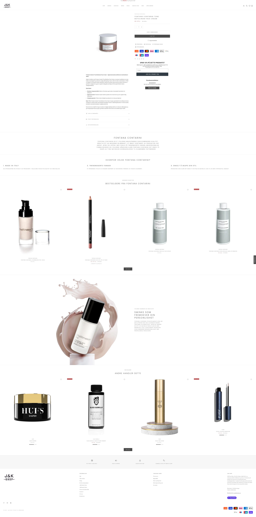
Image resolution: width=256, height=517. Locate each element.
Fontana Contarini (140, 14)
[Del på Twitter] (139, 58)
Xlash (223, 429)
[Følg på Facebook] (4, 503)
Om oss (81, 494)
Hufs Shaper (33, 440)
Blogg (81, 480)
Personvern (155, 476)
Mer (143, 5)
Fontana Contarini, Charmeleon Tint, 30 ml (33, 260)
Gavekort (81, 491)
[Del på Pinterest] (141, 58)
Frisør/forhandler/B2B (84, 489)
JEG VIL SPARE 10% (152, 74)
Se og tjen (155, 485)
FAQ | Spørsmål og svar (158, 483)
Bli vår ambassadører (84, 483)
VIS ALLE (128, 268)
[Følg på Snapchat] (10, 503)
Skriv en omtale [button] (152, 88)
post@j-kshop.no (237, 493)
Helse (128, 5)
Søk (80, 476)
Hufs (33, 439)
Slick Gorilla (96, 439)
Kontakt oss (82, 496)
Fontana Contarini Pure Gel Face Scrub (160, 251)
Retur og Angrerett (157, 480)
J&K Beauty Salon (83, 487)
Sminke (109, 5)
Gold (160, 439)
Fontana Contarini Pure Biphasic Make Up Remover (223, 251)
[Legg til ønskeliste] (61, 189)
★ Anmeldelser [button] (254, 259)
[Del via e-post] (143, 58)
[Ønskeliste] (249, 6)
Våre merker (149, 5)
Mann (122, 5)
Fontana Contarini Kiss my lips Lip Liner (96, 260)
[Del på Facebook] (137, 58)
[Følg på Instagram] (7, 503)
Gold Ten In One (159, 440)
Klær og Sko (135, 5)
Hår (104, 5)
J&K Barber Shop (83, 485)
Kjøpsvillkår (155, 478)
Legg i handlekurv (152, 32)
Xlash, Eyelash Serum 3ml (223, 431)
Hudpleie (116, 5)
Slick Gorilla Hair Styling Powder (96, 440)
